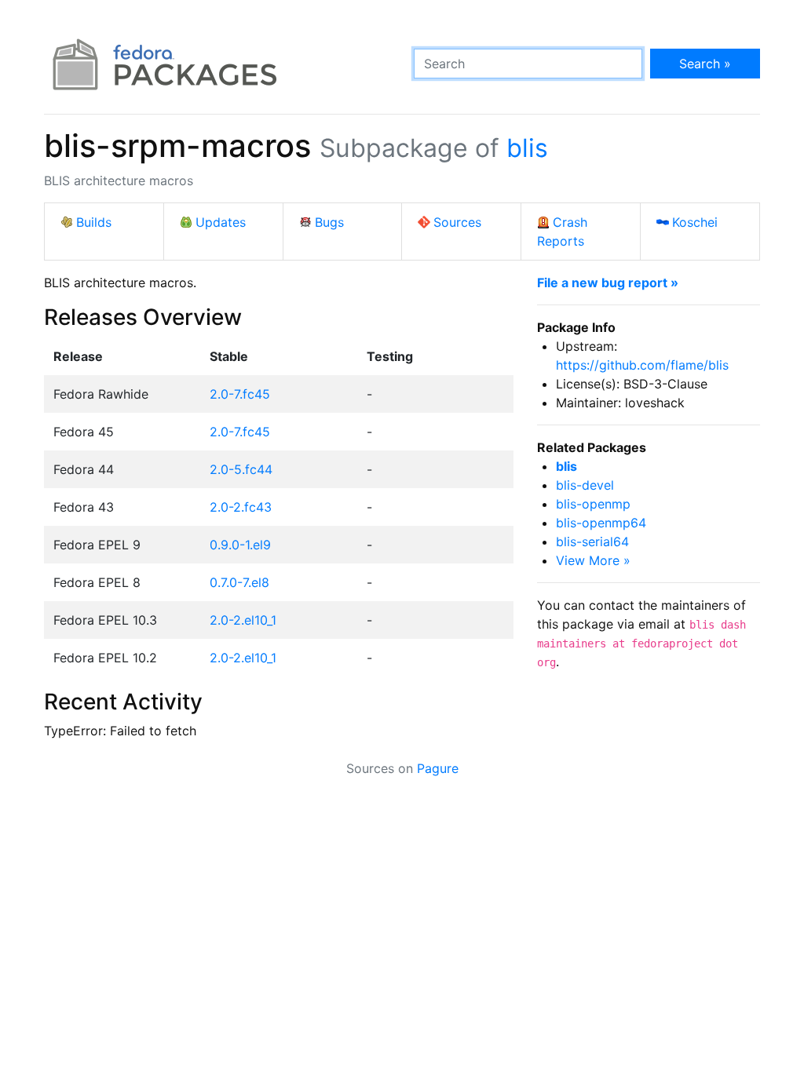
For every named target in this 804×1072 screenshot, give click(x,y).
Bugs (329, 222)
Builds (93, 222)
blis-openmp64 (601, 523)
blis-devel (585, 485)
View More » (593, 560)
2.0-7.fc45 (240, 394)
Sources (457, 222)
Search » (705, 63)
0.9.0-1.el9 (240, 544)
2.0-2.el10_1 (243, 620)
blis (527, 148)
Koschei (695, 222)
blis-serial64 (592, 541)
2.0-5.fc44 (241, 469)
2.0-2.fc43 (241, 507)
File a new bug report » (607, 282)
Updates (221, 222)
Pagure (438, 768)
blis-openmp (593, 504)
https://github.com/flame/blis (642, 365)
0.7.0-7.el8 (239, 582)
